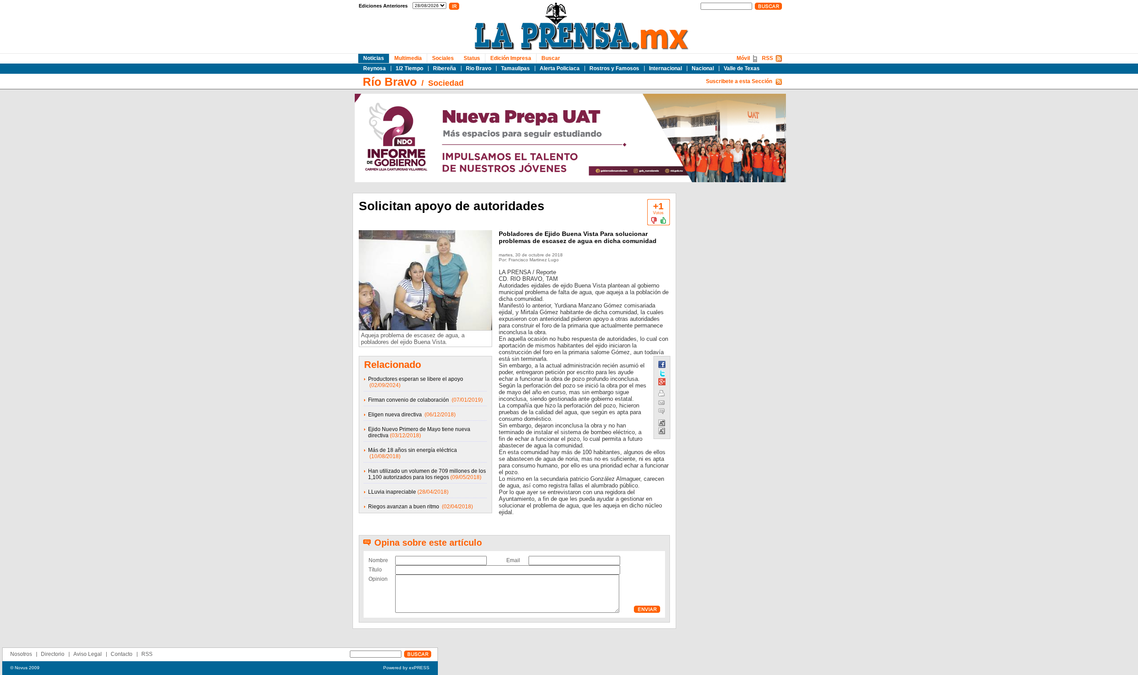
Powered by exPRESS (406, 667)
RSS (767, 58)
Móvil (743, 58)
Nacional (703, 68)
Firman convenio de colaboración (409, 400)
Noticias (373, 58)
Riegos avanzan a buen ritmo (404, 506)
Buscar (550, 58)
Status (472, 58)
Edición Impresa (510, 58)
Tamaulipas (515, 68)
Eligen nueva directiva (395, 414)
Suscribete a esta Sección (739, 81)
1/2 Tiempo (409, 68)
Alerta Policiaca (560, 68)
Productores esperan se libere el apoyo (415, 379)
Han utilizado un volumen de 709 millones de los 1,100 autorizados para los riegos (427, 474)
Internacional (665, 68)
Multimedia (408, 58)
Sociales (443, 58)
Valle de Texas (742, 68)
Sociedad (446, 83)
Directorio (52, 654)
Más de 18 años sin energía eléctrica (412, 450)
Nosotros (21, 654)
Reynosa (374, 68)
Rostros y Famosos (614, 68)
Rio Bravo (478, 68)
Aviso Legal (87, 654)
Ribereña (444, 68)
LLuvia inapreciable (392, 492)
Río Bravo (390, 81)
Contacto (121, 654)
